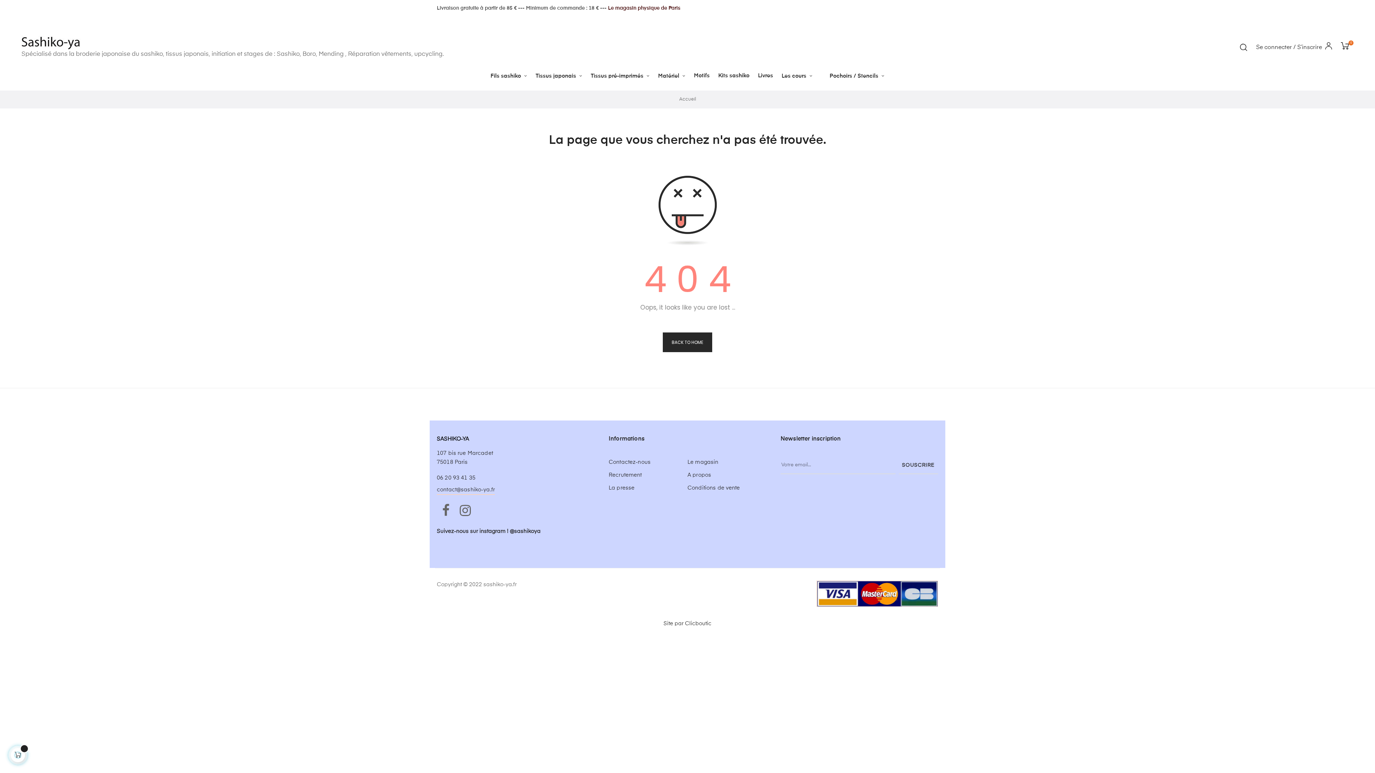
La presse (622, 488)
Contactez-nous (630, 462)
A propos (699, 475)
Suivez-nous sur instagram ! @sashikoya (489, 531)
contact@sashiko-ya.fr (466, 489)
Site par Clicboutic (687, 623)
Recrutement (625, 475)
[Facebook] (445, 511)
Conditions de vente (714, 488)
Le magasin (703, 462)
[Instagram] (465, 511)
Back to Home (687, 342)
